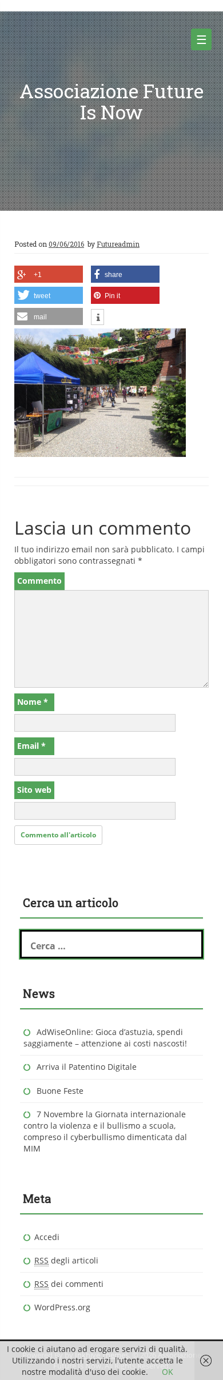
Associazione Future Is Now (111, 101)
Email (31, 745)
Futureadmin (118, 243)
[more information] (97, 318)
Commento (39, 580)
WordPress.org (62, 1307)
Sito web (34, 789)
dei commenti (68, 1283)
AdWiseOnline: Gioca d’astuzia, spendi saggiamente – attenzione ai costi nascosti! (105, 1037)
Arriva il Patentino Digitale (87, 1066)
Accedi (46, 1236)
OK (167, 1371)
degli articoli (66, 1260)
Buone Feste (60, 1090)
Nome (32, 701)
